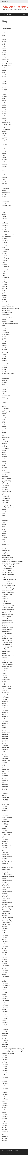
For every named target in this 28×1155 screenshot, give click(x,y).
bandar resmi (5, 821)
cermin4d (4, 80)
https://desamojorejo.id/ (8, 234)
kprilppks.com (5, 378)
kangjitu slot (5, 618)
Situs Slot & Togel (6, 491)
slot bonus (5, 376)
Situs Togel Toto (6, 483)
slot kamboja (5, 201)
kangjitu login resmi (7, 583)
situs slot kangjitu (6, 603)
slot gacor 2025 (6, 244)
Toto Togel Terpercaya (7, 906)
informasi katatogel (7, 590)
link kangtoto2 (6, 411)
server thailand (6, 334)
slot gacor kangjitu (7, 568)
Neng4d (4, 299)
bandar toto (5, 1121)
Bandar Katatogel (6, 504)
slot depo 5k (5, 269)
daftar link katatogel (7, 614)
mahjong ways (6, 122)
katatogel (4, 552)
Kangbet (4, 292)
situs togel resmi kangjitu (8, 570)
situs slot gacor (6, 448)
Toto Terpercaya (6, 485)
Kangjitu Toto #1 (6, 506)
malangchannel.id (6, 236)
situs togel (4, 218)
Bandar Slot (5, 625)
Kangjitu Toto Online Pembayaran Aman (12, 565)
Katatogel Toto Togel (7, 909)
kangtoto (4, 74)
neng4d (4, 54)
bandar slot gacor (6, 684)
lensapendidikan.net (7, 321)
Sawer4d (4, 282)
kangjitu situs (5, 692)
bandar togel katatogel (8, 609)
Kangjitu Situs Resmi (7, 627)
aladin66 (4, 288)
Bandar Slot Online (7, 620)
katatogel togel (6, 679)
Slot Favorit (5, 745)
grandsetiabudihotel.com (8, 317)
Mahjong (4, 345)
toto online (5, 849)
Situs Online (5, 771)
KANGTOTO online (7, 817)
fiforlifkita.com (6, 310)
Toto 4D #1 (5, 489)
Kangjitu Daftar (6, 555)
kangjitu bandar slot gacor (9, 683)
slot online (5, 186)
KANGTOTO (5, 804)
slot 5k (4, 209)
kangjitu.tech (5, 61)
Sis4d (3, 290)
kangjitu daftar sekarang (8, 585)
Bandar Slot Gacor (7, 885)
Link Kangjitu (5, 496)
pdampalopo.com (6, 314)
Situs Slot (4, 731)
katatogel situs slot (7, 642)
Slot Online (5, 469)
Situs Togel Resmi (6, 631)
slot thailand (5, 188)
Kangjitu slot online (7, 629)
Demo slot (4, 340)
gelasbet (4, 369)
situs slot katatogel (7, 644)
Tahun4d (4, 301)
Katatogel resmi (6, 850)
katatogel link (5, 553)
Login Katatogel (6, 911)
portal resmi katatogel (8, 589)
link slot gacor (5, 139)
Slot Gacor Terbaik (7, 874)
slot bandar (5, 668)
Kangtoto (4, 286)
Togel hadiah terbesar (7, 482)
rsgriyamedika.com (7, 312)
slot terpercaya (6, 814)
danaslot (4, 443)
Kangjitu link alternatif (8, 635)
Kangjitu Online (6, 873)
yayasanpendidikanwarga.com (10, 323)
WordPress (10, 1153)
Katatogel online (6, 659)
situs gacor (5, 710)
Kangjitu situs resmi (7, 638)
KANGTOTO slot (6, 801)
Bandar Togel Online (7, 622)
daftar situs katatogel (7, 557)
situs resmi (5, 799)
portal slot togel (6, 550)
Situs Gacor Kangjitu (7, 861)
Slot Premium (5, 766)
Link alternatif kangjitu (8, 507)
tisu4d (3, 35)
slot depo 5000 (6, 395)
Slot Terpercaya (6, 472)
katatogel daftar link (7, 607)
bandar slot (5, 701)
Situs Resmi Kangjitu (7, 640)
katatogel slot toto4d (7, 577)
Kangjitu (4, 297)
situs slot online (6, 129)
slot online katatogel (7, 572)
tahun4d (4, 78)
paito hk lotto (5, 544)
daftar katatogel (6, 613)
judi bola (4, 133)
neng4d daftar (5, 707)
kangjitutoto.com (6, 65)
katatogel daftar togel (7, 559)
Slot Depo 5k (5, 362)
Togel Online (5, 500)
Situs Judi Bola (6, 352)
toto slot (4, 948)
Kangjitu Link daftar (7, 666)
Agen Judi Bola (6, 351)
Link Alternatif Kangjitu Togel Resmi (11, 566)
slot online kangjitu (7, 611)
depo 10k (4, 380)
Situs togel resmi (11, 1048)
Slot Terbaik (5, 740)
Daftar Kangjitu (6, 494)
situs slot (4, 699)
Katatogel (4, 487)
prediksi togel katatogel (8, 574)
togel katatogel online (8, 592)
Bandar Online (6, 651)
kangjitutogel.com (7, 63)
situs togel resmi (6, 688)
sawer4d (4, 39)
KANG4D (4, 447)
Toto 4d (4, 474)
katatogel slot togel (7, 594)
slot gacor (4, 144)
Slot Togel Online (6, 478)
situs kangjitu (5, 694)
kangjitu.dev (5, 59)
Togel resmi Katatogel (7, 660)
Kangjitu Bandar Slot (7, 867)
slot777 (4, 212)
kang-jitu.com (5, 57)
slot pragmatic (6, 305)
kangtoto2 (5, 32)
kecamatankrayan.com (8, 306)
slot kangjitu (5, 697)
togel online (5, 601)
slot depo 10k (5, 364)
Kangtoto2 (5, 295)
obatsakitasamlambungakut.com (10, 308)
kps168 (4, 100)
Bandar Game (5, 747)
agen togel (4, 183)
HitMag (17, 1153)
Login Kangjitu (6, 498)
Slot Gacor (5, 470)
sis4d (3, 46)
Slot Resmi (5, 653)
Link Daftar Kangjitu (7, 664)
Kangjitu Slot (5, 854)
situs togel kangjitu (7, 587)
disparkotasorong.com (8, 373)
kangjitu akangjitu (7, 616)
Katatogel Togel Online (8, 655)
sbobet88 (4, 246)
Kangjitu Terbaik (6, 648)
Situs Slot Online (6, 649)
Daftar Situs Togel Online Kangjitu (11, 563)
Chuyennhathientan (15, 1150)
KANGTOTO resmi (7, 812)
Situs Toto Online (6, 657)
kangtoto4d (5, 441)
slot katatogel (5, 576)
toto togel (4, 843)
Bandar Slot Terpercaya (8, 876)
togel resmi (5, 598)
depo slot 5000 (6, 437)
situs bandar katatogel (8, 605)
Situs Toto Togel (6, 913)
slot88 (3, 127)
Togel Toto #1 (5, 493)
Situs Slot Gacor (6, 869)
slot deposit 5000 (6, 124)
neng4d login (5, 705)
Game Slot (4, 742)
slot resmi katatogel (7, 633)
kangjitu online (6, 581)
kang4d (4, 461)
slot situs (4, 690)
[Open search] (24, 14)
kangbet (4, 48)
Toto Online (5, 502)
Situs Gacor (5, 738)
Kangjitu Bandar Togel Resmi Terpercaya (12, 561)
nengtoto (4, 456)
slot (3, 170)
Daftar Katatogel (6, 908)
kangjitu (4, 33)
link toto (4, 434)
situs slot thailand (6, 205)
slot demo (4, 268)
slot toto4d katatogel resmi (9, 579)
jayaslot (4, 450)
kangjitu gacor (5, 670)
